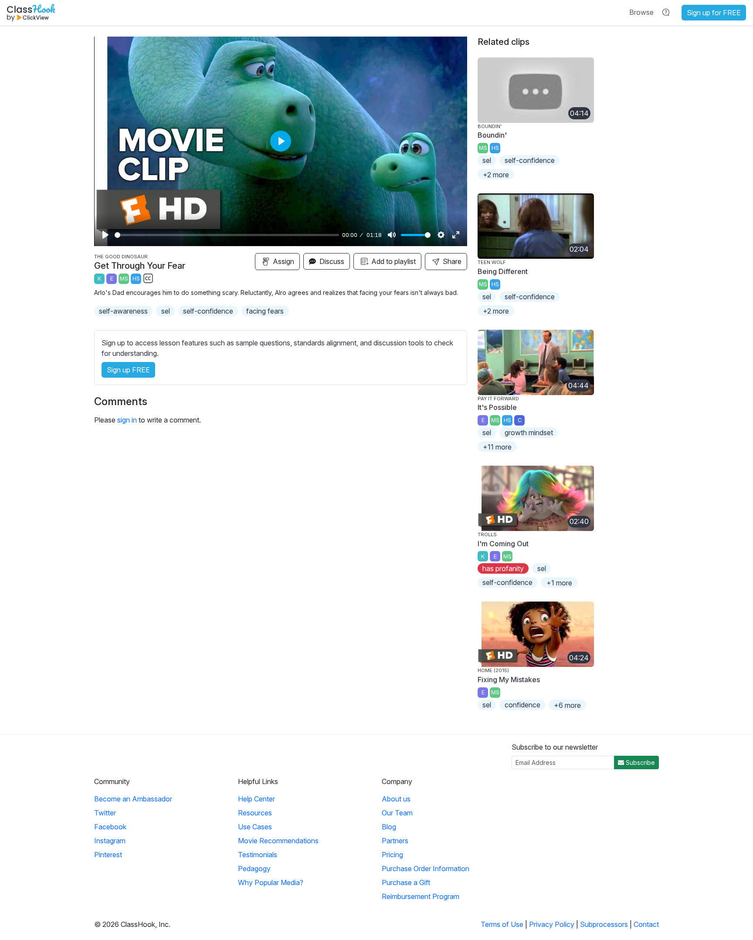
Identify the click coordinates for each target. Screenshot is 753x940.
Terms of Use (502, 924)
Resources (255, 812)
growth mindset (529, 432)
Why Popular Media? (270, 882)
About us (396, 799)
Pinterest (108, 854)
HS (136, 278)
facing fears (265, 311)
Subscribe (639, 762)
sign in (127, 420)
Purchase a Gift (406, 882)
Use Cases (255, 826)
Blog (389, 826)
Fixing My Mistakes (509, 679)
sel (165, 311)
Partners (395, 840)
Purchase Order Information (425, 868)
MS (124, 278)
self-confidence (208, 311)
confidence (522, 704)
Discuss (331, 261)
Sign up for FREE (714, 12)
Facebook (110, 826)
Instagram (110, 840)
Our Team (397, 812)
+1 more (559, 582)
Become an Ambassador (133, 799)
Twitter (105, 812)
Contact (646, 924)
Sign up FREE (128, 369)
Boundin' (492, 135)
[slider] (227, 235)
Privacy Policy (551, 924)
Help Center (256, 799)
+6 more (567, 705)
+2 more (496, 174)
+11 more (497, 447)
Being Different (503, 271)
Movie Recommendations (278, 840)
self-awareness (123, 311)
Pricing (392, 854)
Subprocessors (604, 924)
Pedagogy (254, 868)
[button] (641, 12)
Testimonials (257, 854)
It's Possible (497, 407)
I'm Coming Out (503, 543)
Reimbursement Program (420, 896)
